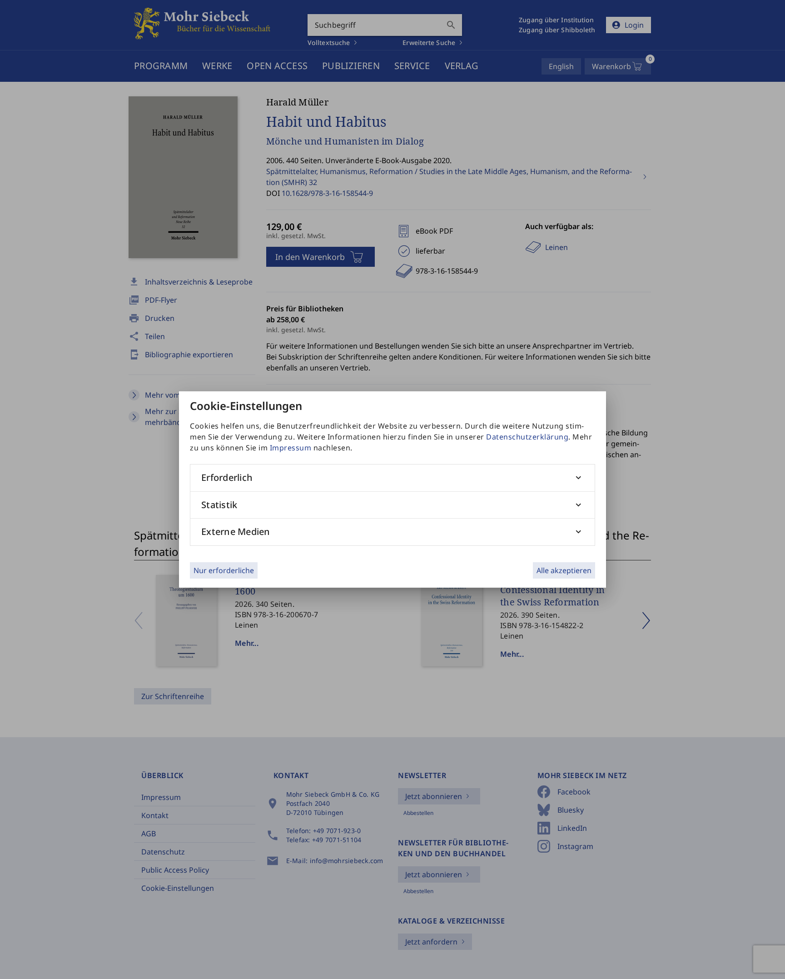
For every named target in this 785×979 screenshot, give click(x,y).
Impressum (291, 448)
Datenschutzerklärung (527, 437)
